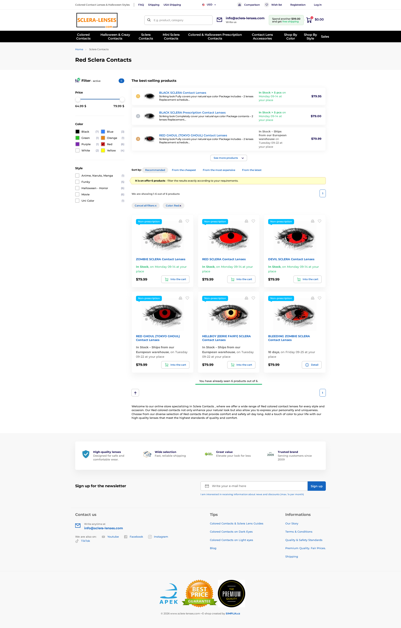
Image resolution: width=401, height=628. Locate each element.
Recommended (155, 170)
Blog (213, 548)
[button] (229, 158)
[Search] (149, 20)
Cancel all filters (145, 205)
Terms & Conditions (298, 531)
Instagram (161, 536)
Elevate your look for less (233, 455)
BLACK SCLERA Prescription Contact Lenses (192, 112)
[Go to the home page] (97, 20)
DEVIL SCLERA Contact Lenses (291, 259)
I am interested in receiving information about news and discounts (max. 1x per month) (252, 494)
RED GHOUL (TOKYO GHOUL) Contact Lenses (193, 135)
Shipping (153, 4)
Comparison (252, 4)
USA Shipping (172, 4)
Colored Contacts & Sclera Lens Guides (236, 523)
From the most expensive (219, 170)
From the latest (251, 170)
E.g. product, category (168, 20)
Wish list (276, 4)
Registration (298, 4)
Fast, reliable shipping (170, 455)
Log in (318, 4)
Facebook (136, 536)
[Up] (135, 392)
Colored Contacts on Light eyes (231, 540)
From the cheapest (184, 170)
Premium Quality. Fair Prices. (305, 548)
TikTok (85, 540)
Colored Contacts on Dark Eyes (231, 531)
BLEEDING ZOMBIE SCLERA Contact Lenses (289, 338)
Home (79, 49)
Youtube (113, 536)
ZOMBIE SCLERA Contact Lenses (160, 259)
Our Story (291, 523)
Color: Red (173, 205)
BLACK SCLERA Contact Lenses (182, 93)
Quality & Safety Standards (303, 540)
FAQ (141, 4)
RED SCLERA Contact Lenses (224, 259)
